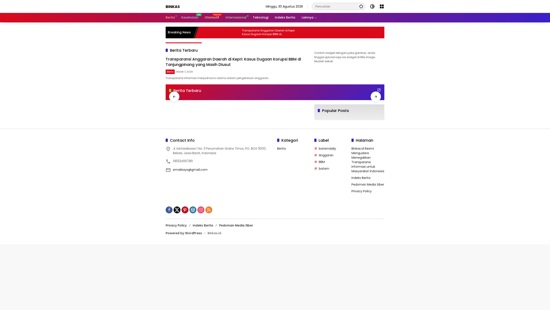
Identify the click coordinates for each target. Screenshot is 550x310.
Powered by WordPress (184, 233)
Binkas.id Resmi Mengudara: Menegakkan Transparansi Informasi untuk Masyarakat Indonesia (367, 159)
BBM (322, 162)
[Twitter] (177, 209)
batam (324, 168)
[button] (361, 6)
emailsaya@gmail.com (190, 169)
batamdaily (327, 148)
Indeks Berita (360, 178)
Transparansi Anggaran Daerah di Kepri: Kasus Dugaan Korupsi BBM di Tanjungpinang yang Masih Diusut (266, 32)
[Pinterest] (185, 209)
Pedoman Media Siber (367, 184)
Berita (170, 71)
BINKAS (173, 6)
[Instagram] (200, 209)
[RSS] (208, 209)
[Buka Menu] (381, 6)
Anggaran (326, 155)
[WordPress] (192, 209)
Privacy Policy (361, 191)
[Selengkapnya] (379, 90)
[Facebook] (169, 209)
